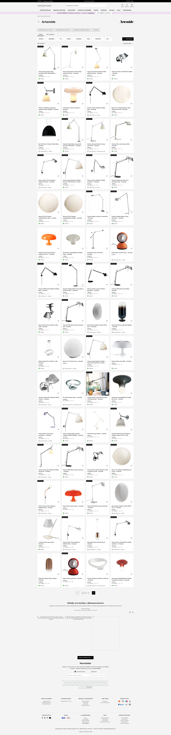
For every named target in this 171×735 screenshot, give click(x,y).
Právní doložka (85, 719)
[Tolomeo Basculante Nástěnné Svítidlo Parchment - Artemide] (48, 462)
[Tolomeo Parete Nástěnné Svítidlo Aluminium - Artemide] (97, 172)
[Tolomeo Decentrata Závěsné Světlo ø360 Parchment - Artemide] (97, 64)
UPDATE (104, 13)
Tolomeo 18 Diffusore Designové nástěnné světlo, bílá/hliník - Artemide (48, 108)
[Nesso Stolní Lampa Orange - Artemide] (73, 498)
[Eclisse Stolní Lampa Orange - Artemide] (122, 245)
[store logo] (44, 5)
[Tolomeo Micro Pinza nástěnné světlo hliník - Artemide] (48, 317)
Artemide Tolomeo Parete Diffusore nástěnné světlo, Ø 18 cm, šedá (121, 434)
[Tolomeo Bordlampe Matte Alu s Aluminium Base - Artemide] (122, 172)
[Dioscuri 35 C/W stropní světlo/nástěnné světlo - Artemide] (48, 208)
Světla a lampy (40, 16)
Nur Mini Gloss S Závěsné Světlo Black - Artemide (48, 144)
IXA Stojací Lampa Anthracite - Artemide (95, 253)
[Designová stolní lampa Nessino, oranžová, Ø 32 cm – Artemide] (48, 245)
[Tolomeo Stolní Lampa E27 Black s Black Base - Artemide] (97, 281)
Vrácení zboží (85, 702)
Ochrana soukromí (85, 721)
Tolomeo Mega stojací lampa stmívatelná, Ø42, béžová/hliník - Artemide (47, 72)
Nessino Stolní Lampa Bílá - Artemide (121, 361)
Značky (45, 16)
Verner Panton (124, 719)
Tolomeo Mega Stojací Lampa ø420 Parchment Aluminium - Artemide (72, 144)
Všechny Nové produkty (124, 723)
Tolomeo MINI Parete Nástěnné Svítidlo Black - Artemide (48, 289)
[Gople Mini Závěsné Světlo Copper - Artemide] (48, 570)
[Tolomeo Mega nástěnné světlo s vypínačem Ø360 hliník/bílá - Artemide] (73, 426)
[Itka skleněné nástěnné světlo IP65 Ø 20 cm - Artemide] (97, 317)
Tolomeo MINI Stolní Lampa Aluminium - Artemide (73, 470)
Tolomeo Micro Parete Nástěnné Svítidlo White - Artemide (71, 543)
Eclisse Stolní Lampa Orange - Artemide (122, 252)
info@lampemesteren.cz (46, 702)
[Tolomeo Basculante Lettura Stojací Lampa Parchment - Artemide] (73, 64)
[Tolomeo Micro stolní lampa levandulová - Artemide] (48, 426)
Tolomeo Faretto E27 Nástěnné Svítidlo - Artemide (122, 72)
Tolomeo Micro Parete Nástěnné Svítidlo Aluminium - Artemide (46, 181)
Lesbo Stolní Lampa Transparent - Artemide (72, 108)
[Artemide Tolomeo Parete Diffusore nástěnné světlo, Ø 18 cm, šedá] (122, 426)
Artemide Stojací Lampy (46, 30)
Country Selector (85, 723)
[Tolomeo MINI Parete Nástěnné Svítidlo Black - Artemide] (48, 281)
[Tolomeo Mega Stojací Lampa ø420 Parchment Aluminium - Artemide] (73, 136)
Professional (127, 10)
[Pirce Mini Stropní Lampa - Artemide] (73, 389)
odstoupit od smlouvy (85, 705)
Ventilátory (71, 10)
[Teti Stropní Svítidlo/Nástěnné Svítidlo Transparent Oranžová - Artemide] (122, 570)
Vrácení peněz (85, 703)
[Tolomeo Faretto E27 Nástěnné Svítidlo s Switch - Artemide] (48, 389)
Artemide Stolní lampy (63, 30)
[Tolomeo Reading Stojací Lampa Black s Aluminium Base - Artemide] (73, 281)
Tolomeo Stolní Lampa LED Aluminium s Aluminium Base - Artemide (97, 398)
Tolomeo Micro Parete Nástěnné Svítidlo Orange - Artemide (46, 506)
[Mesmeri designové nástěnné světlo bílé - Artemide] (97, 570)
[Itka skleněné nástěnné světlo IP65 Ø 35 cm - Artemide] (122, 498)
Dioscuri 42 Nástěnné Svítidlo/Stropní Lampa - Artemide (121, 470)
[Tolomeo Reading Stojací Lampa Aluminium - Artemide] (122, 208)
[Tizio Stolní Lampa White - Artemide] (97, 426)
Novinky (111, 10)
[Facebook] (42, 718)
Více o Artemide (50, 34)
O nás (85, 717)
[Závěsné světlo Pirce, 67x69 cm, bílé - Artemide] (48, 353)
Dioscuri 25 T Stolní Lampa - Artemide (73, 361)
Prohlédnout (91, 13)
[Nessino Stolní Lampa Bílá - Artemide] (122, 353)
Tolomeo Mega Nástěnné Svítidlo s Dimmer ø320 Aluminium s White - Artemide (72, 181)
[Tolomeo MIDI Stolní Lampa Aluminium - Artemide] (97, 498)
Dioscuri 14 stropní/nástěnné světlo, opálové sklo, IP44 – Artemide (121, 108)
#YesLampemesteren (105, 717)
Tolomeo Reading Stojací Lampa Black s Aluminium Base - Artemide (73, 289)
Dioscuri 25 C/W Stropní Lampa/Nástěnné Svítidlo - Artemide (72, 217)
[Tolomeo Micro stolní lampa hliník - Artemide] (122, 136)
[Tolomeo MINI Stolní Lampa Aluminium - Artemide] (73, 462)
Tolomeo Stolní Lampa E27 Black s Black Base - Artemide (96, 289)
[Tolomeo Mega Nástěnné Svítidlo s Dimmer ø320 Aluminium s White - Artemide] (73, 172)
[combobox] (86, 5)
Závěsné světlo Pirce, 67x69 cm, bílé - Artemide (48, 362)
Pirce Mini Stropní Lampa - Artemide (72, 397)
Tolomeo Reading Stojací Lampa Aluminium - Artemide (120, 217)
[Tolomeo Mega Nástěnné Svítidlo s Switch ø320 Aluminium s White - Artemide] (97, 353)
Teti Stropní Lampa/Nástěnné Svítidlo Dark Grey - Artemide (121, 398)
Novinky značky (105, 720)
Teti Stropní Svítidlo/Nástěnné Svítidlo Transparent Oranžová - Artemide (122, 579)
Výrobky (41, 34)
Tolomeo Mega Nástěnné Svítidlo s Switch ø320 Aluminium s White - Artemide (96, 362)
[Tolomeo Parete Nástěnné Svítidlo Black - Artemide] (97, 100)
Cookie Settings (105, 719)
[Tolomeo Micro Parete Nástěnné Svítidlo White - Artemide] (73, 534)
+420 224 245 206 (46, 701)
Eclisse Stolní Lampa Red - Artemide (72, 578)
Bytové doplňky (124, 721)
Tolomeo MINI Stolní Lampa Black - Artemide (121, 289)
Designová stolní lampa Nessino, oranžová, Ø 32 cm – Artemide (46, 253)
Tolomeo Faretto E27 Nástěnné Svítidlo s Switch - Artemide (48, 398)
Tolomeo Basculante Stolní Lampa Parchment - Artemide (96, 144)
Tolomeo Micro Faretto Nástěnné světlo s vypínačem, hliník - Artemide (97, 470)
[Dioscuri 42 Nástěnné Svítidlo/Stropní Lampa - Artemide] (122, 462)
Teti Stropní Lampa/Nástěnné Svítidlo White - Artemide (72, 253)
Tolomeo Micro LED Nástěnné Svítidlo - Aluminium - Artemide (122, 543)
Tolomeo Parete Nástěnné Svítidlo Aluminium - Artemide (96, 181)
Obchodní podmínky (85, 720)
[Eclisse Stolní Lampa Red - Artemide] (73, 570)
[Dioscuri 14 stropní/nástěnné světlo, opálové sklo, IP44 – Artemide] (122, 100)
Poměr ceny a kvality (124, 720)
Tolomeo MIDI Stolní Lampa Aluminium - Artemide (97, 506)
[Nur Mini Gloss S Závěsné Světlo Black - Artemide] (48, 136)
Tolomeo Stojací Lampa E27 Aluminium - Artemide (97, 217)
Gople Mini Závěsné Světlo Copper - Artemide (47, 579)
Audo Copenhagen (124, 717)
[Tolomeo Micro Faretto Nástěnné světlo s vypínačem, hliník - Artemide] (97, 462)
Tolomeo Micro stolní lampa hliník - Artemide (121, 144)
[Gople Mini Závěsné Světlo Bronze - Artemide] (97, 534)
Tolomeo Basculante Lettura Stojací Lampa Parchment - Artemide (72, 72)
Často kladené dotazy (46, 703)
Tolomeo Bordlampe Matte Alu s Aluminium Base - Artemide (120, 181)
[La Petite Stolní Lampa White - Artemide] (48, 534)
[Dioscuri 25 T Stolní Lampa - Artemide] (73, 353)
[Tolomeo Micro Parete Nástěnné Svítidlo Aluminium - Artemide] (48, 172)
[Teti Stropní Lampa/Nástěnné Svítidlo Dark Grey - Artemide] (122, 389)
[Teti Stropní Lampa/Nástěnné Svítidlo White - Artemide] (73, 245)
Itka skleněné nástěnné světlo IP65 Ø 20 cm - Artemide (97, 325)
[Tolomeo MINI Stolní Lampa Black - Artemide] (122, 281)
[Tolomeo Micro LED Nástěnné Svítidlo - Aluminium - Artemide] (122, 534)
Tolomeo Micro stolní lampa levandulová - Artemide (45, 434)
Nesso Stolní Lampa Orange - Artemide (73, 506)
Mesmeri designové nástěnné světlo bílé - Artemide (97, 579)
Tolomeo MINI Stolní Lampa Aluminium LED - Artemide (73, 325)
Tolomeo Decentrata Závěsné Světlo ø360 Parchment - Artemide (96, 72)
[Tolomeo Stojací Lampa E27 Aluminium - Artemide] (97, 208)
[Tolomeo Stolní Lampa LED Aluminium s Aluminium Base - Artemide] (97, 389)
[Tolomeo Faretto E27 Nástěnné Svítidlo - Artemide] (122, 64)
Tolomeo (96, 30)
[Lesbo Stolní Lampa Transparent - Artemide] (73, 100)
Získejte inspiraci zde (84, 657)
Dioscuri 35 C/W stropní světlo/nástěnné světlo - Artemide (47, 217)
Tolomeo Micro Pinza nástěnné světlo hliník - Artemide (48, 325)
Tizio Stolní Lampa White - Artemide (96, 433)
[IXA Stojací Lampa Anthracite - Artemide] (97, 245)
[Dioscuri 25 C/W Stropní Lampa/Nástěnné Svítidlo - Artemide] (73, 208)
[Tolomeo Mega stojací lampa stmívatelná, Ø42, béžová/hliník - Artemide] (48, 64)
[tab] (41, 39)
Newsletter (105, 701)
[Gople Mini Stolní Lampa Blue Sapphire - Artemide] (122, 317)
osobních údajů (89, 686)
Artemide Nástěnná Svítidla (81, 30)
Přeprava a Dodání (85, 701)
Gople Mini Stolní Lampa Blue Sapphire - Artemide (122, 325)
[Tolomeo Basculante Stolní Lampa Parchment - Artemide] (97, 136)
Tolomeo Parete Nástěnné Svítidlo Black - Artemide (96, 108)
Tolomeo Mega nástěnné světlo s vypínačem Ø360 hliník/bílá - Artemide (73, 434)
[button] (58, 67)
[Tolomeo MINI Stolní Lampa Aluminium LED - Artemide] (73, 317)
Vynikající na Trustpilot (48, 1)
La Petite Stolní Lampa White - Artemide (46, 543)
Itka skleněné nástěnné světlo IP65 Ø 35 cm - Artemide (121, 506)
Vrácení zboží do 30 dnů (105, 702)
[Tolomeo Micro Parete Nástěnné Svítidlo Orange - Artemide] (48, 498)
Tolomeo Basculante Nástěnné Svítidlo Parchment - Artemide (48, 470)
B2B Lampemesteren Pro (105, 721)
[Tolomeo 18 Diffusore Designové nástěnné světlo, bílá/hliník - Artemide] (48, 100)
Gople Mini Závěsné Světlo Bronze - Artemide (96, 543)
